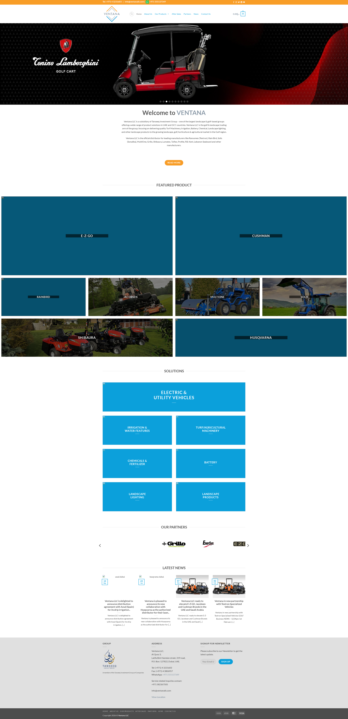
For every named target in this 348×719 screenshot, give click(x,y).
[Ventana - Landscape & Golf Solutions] (114, 14)
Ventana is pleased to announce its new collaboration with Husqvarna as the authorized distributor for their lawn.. (156, 607)
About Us (148, 14)
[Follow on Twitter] (239, 2)
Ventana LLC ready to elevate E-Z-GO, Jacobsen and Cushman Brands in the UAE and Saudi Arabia (192, 605)
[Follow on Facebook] (233, 2)
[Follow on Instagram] (236, 2)
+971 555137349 (157, 1)
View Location (158, 697)
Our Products (160, 14)
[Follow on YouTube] (244, 2)
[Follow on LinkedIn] (241, 2)
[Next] (337, 64)
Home (139, 14)
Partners (187, 14)
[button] (239, 14)
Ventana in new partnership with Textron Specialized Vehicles (229, 604)
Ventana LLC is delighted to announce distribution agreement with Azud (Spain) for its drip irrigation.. (119, 605)
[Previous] (10, 64)
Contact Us (206, 14)
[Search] (132, 14)
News (196, 14)
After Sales (176, 14)
